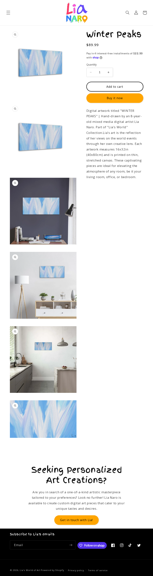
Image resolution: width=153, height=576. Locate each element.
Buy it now (115, 98)
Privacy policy (76, 570)
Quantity (91, 64)
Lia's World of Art (30, 570)
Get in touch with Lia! (76, 520)
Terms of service (98, 570)
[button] (8, 12)
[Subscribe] (71, 544)
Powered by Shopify (52, 570)
